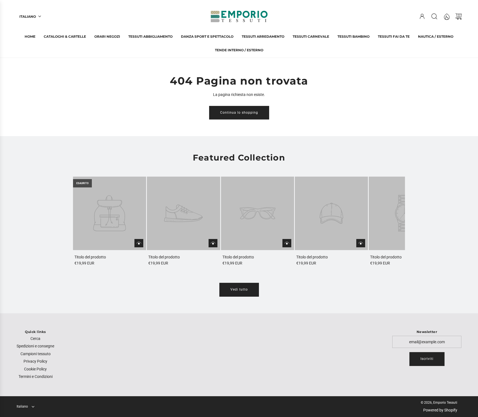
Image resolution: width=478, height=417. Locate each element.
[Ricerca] (434, 16)
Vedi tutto (239, 289)
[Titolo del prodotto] (109, 213)
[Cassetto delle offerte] (446, 16)
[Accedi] (422, 16)
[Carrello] (459, 16)
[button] (86, 221)
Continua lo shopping (239, 113)
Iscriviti (426, 359)
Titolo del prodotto (90, 257)
